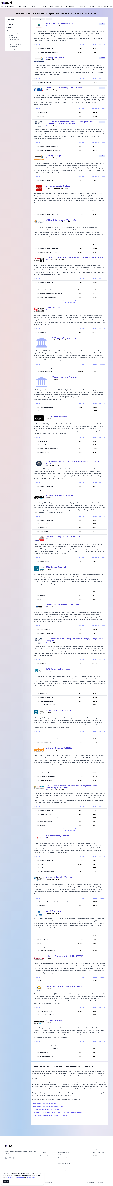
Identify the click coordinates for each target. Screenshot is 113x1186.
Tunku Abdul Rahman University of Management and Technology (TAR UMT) (71, 787)
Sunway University (55, 58)
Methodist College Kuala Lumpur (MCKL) (65, 986)
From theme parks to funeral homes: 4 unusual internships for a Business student (58, 1112)
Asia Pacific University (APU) (59, 24)
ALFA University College (57, 836)
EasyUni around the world (96, 1182)
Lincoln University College (58, 186)
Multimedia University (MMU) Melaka (63, 605)
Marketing (12, 49)
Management (13, 46)
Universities (22, 6)
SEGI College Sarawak (56, 567)
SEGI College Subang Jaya (58, 669)
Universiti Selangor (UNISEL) (59, 748)
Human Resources (14, 42)
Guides (82, 6)
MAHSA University (54, 911)
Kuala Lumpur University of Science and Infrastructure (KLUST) (72, 462)
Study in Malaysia (62, 1166)
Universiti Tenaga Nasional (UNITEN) (63, 537)
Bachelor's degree (55, 6)
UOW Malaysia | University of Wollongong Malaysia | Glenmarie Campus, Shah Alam (70, 123)
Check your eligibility (63, 1170)
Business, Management (15, 33)
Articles (92, 6)
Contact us (43, 1152)
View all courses (69, 302)
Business (11, 35)
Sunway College (53, 156)
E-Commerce (13, 37)
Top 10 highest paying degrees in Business (46, 1109)
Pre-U (32, 6)
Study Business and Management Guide (45, 1103)
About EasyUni (44, 1149)
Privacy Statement (19, 1177)
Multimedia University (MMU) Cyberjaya (65, 88)
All (7, 22)
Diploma (42, 6)
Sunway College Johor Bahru (60, 495)
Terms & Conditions (31, 1177)
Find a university (62, 1149)
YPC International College (64, 338)
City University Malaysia (57, 416)
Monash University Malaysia (59, 877)
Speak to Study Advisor (64, 1163)
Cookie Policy (9, 1177)
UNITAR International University (61, 220)
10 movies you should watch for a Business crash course (50, 1115)
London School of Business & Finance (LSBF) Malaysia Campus (75, 257)
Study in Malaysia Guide (7, 6)
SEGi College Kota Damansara (66, 377)
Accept (6, 1181)
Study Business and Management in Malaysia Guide (48, 1106)
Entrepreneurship (14, 39)
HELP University (53, 308)
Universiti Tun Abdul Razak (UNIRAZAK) (64, 956)
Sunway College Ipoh (55, 1020)
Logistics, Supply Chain (16, 44)
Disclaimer (96, 1155)
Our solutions (79, 1149)
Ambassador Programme (105, 6)
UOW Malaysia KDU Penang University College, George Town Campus (74, 640)
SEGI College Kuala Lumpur (58, 710)
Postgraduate (70, 6)
